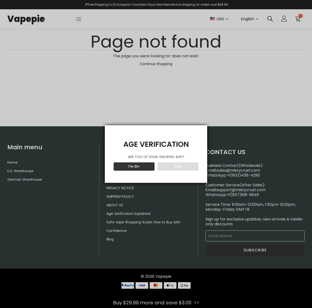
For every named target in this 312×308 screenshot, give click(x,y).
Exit (178, 166)
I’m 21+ (134, 166)
